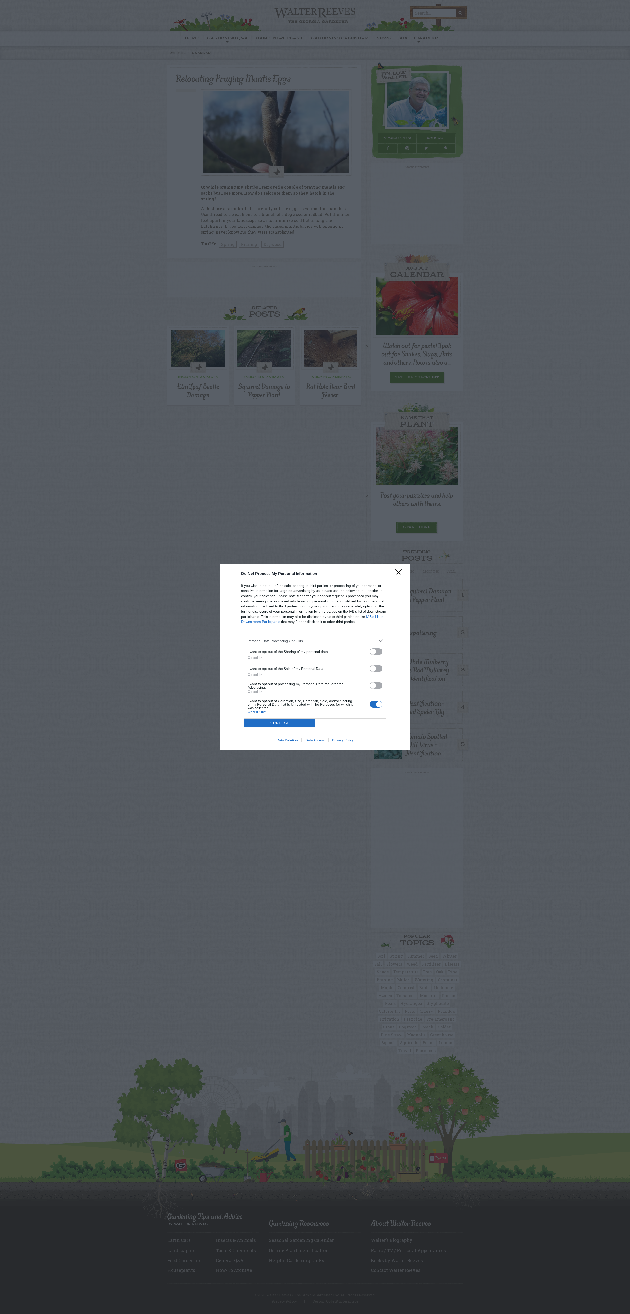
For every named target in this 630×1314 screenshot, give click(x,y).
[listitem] (315, 640)
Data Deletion (287, 740)
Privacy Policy (343, 740)
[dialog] (315, 657)
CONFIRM (279, 723)
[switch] (376, 651)
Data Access (315, 740)
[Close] (400, 574)
